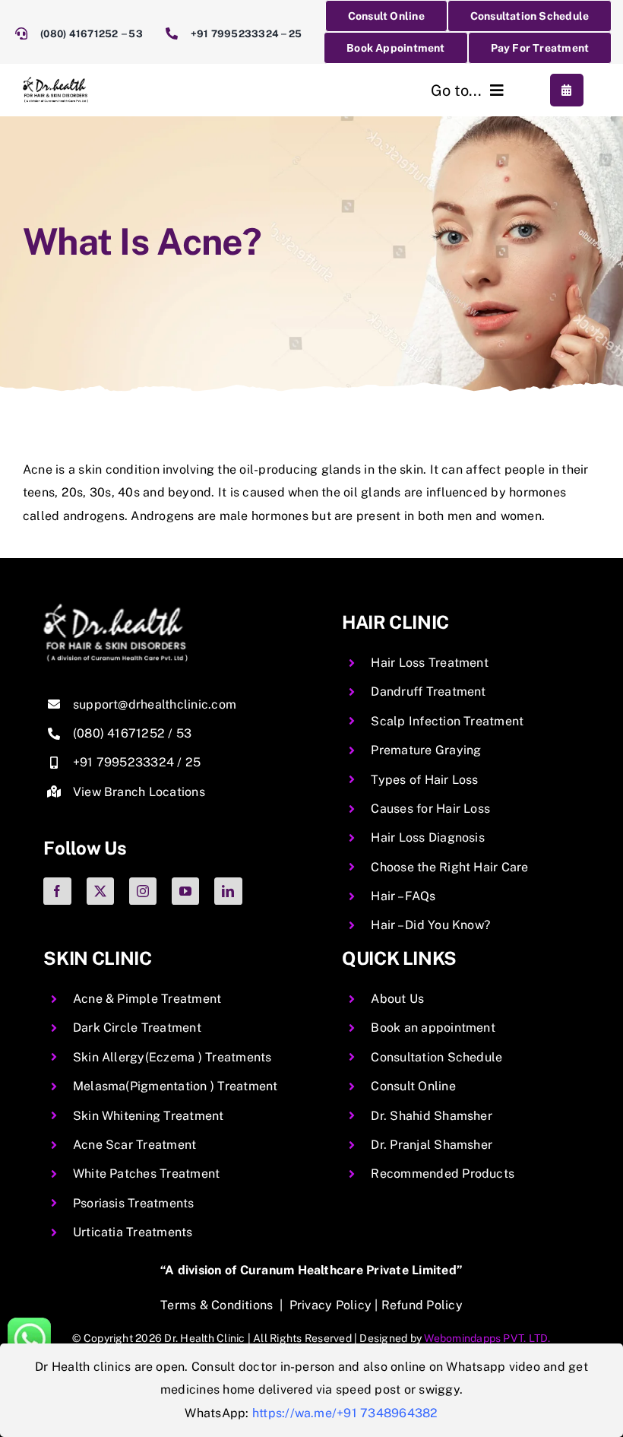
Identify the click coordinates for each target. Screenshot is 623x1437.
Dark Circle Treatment (137, 1027)
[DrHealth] (55, 82)
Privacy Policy (330, 1305)
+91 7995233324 (235, 34)
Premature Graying (426, 750)
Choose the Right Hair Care (449, 867)
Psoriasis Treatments (133, 1203)
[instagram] (143, 891)
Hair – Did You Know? (430, 925)
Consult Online (413, 1086)
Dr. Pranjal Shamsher (431, 1144)
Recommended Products (442, 1173)
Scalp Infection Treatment (447, 721)
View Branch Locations (139, 792)
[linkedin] (228, 891)
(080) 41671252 (80, 34)
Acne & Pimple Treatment (147, 998)
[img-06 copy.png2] (115, 609)
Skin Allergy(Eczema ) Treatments (172, 1057)
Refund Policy (422, 1305)
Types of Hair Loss (424, 779)
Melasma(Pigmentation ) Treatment (175, 1086)
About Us (397, 998)
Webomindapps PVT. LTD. (487, 1338)
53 (135, 34)
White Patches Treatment (146, 1173)
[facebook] (57, 891)
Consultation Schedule (436, 1057)
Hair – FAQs (403, 896)
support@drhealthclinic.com (154, 704)
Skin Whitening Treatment (148, 1116)
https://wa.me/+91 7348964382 (345, 1413)
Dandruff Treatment (428, 691)
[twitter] (100, 891)
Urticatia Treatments (133, 1232)
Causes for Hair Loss (430, 808)
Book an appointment (433, 1027)
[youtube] (185, 891)
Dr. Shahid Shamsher (431, 1116)
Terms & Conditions (216, 1305)
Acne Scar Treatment (135, 1144)
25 (295, 34)
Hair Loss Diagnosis (428, 837)
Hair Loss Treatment (430, 662)
